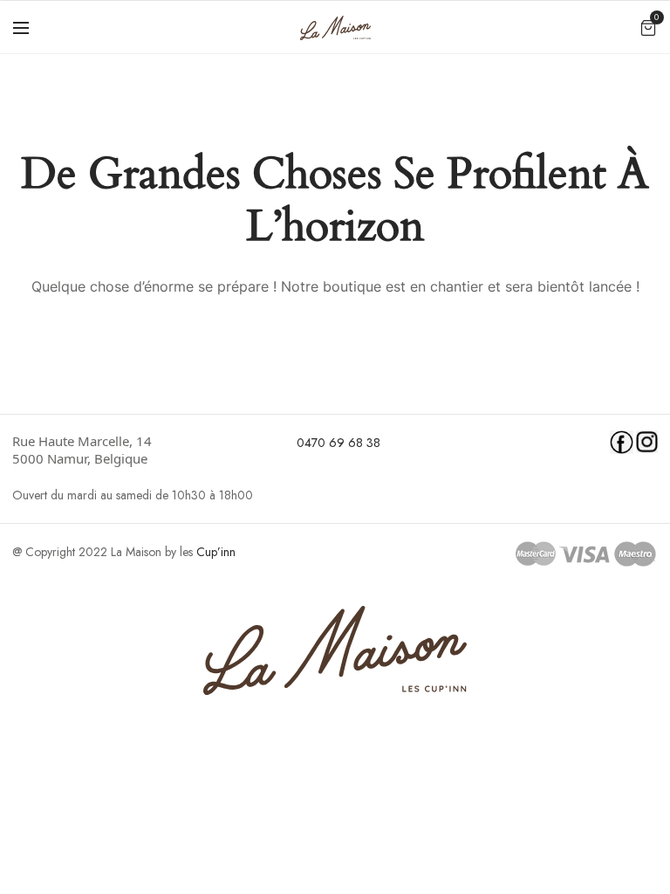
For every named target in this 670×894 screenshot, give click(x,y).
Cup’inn (216, 551)
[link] (141, 449)
